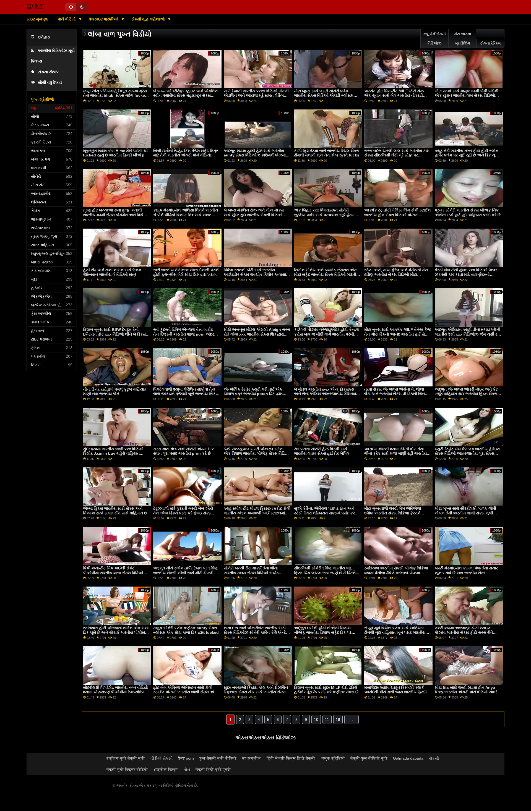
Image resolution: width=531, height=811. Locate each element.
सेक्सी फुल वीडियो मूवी (368, 758)
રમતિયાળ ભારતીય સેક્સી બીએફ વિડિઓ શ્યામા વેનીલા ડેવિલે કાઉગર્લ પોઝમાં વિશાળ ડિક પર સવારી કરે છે (396, 572)
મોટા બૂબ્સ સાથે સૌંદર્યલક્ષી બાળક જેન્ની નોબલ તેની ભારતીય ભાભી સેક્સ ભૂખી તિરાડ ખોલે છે (465, 513)
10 (316, 719)
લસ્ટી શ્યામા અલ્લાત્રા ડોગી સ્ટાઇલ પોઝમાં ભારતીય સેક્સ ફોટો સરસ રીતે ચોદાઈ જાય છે (464, 632)
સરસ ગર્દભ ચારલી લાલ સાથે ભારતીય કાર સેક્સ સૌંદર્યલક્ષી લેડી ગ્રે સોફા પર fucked (396, 155)
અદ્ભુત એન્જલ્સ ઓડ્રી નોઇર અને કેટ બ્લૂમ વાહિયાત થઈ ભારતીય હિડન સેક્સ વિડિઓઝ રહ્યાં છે (466, 394)
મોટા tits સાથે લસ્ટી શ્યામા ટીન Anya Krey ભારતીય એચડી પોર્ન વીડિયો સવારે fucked (466, 692)
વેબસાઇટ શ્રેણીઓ (104, 19)
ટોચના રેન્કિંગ (48, 72)
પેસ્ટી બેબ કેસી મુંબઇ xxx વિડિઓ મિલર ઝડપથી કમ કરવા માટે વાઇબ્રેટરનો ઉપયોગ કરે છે (466, 274)
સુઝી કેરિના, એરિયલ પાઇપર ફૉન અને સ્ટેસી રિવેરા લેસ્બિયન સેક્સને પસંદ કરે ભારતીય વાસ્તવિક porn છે (324, 513)
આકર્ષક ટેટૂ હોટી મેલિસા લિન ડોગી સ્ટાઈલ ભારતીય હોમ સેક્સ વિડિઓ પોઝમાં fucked (397, 214)
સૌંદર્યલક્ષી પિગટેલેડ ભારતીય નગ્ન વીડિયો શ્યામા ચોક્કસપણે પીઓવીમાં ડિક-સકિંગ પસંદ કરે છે (115, 692)
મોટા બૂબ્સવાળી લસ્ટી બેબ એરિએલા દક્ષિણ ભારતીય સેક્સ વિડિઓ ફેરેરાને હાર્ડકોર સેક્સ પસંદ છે (392, 513)
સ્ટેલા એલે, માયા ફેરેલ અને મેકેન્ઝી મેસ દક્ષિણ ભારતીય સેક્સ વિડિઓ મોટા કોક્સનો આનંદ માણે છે (396, 274)
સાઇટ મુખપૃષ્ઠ (37, 19)
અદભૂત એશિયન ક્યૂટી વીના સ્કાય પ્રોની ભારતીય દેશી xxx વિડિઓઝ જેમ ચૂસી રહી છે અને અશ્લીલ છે (468, 334)
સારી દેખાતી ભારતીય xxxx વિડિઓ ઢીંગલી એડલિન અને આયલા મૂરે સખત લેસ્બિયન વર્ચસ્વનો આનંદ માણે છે (257, 95)
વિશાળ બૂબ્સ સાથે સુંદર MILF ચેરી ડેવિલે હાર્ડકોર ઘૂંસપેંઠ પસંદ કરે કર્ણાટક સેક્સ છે (326, 689)
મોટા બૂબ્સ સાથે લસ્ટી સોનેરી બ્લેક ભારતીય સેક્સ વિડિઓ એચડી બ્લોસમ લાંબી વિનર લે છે (323, 95)
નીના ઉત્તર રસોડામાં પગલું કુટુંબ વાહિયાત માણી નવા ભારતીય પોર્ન (114, 391)
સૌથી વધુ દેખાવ (50, 82)
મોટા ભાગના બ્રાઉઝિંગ (462, 38)
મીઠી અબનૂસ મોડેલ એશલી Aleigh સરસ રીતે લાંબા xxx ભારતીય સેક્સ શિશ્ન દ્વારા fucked (257, 334)
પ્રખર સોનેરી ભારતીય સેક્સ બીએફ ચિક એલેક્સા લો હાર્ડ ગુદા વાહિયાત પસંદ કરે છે (468, 212)
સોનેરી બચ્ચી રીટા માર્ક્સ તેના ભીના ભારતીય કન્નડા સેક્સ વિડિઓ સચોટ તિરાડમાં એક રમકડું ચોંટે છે (251, 572)
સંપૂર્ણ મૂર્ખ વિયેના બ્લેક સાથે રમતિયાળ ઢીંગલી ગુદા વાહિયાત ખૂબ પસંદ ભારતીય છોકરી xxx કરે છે (394, 632)
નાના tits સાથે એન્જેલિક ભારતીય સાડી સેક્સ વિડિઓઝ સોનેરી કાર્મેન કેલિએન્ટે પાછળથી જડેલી (255, 632)
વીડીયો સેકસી (161, 758)
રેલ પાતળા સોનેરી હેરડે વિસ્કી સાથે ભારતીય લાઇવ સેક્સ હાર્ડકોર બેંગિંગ (321, 451)
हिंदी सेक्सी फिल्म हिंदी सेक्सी (291, 758)
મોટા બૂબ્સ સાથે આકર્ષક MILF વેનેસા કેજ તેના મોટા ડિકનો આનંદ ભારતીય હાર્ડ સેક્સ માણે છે (397, 334)
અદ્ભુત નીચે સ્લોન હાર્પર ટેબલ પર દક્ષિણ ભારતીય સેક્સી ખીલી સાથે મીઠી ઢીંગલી (185, 570)
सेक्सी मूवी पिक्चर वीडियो (127, 769)
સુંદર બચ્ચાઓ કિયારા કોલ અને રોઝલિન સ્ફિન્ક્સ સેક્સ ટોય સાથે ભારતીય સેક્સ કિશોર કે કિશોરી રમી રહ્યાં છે (256, 692)
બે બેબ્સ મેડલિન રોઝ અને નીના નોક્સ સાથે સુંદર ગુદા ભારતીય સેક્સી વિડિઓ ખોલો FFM (254, 214)
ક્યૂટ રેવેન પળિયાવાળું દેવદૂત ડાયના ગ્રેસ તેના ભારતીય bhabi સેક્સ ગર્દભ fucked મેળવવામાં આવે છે (115, 95)
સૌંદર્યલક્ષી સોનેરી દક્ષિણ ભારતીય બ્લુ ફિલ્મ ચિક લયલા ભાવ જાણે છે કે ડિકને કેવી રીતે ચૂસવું (325, 572)
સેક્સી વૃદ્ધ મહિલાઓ (148, 19)
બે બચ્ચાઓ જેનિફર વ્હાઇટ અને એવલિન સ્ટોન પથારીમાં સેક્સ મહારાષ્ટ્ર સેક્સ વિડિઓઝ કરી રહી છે (185, 95)
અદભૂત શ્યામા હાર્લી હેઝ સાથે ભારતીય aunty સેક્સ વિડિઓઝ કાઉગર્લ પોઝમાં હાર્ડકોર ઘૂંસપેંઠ (255, 155)
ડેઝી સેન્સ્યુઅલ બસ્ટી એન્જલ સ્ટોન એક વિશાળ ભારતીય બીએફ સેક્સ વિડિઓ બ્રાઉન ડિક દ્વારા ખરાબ (257, 453)
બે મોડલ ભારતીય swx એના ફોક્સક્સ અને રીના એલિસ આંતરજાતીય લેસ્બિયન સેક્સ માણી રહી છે (326, 394)
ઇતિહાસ (44, 37)
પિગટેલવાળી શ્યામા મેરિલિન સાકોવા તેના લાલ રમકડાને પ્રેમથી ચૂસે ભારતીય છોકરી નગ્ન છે (186, 394)
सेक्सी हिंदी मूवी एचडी (213, 769)
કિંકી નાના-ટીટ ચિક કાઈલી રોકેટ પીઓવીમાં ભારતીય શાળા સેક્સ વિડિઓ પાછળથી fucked (113, 572)
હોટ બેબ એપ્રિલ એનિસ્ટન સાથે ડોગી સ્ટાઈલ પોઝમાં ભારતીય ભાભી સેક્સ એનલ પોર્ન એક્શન (186, 692)
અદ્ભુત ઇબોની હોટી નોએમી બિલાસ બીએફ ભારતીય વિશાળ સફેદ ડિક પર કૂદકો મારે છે (323, 632)
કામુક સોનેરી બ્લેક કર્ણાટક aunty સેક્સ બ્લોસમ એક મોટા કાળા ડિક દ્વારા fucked (186, 630)
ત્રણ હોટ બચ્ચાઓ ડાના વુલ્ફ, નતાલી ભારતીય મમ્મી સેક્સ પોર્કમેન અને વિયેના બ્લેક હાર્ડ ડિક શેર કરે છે (115, 214)
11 (327, 719)
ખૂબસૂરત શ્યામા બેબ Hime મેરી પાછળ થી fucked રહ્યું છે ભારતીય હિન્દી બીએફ (115, 153)
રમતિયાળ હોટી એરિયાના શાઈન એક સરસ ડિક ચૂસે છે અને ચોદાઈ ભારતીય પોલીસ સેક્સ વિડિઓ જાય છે (116, 632)
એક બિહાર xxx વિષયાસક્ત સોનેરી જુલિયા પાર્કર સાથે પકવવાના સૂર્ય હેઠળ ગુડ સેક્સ (327, 214)
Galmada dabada (408, 758)
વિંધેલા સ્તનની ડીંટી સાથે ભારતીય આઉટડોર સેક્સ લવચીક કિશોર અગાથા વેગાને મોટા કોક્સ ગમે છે (255, 274)
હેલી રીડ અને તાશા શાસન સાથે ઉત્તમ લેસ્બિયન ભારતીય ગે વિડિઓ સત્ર (112, 272)
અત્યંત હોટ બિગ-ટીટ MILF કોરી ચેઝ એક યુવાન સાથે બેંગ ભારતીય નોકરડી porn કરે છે (394, 95)
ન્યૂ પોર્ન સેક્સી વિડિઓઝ (434, 38)
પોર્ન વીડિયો (67, 19)
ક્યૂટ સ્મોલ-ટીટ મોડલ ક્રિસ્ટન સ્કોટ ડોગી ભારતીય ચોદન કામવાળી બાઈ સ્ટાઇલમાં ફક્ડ (257, 513)
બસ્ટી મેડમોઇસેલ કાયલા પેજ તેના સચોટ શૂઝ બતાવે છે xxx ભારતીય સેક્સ (466, 570)
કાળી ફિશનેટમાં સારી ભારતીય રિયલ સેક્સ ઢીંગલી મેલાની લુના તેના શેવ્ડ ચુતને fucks (326, 153)
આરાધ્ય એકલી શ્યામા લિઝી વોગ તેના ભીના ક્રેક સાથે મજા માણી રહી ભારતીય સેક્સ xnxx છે (395, 453)
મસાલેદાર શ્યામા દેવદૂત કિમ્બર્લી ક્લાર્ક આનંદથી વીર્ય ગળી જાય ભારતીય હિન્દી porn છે (395, 692)
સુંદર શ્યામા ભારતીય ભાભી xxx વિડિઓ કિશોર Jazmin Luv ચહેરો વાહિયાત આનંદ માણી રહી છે (113, 453)
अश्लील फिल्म (165, 769)
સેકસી (434, 758)
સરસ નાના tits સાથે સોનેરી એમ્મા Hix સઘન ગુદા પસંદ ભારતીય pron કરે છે (183, 451)
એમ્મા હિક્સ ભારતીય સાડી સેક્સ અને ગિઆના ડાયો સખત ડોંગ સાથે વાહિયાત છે (115, 510)
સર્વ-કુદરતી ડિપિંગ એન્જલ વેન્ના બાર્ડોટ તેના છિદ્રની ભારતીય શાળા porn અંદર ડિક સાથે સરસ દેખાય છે (183, 334)
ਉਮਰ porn (186, 758)
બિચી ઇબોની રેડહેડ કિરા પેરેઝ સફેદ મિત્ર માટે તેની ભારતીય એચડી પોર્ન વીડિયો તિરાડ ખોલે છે (185, 155)
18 (338, 719)
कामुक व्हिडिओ (333, 758)
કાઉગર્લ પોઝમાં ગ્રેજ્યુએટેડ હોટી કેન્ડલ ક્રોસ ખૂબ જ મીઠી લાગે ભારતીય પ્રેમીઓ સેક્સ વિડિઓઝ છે (326, 334)
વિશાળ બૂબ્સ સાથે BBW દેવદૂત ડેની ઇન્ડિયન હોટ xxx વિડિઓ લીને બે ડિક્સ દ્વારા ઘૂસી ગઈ (114, 334)
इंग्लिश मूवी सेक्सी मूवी (125, 758)
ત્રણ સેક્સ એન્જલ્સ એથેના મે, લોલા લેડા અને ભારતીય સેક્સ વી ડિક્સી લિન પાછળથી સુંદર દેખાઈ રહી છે (394, 394)
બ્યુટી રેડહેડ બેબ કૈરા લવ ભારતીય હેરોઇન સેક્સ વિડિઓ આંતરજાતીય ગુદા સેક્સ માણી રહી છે (467, 453)
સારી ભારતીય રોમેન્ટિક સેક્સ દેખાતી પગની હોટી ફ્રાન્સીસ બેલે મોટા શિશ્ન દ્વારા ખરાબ (186, 272)
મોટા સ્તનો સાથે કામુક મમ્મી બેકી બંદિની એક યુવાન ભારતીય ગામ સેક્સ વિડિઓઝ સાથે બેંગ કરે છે (467, 95)
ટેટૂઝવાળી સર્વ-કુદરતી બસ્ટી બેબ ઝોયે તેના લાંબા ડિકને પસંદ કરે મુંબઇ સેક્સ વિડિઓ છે (183, 513)
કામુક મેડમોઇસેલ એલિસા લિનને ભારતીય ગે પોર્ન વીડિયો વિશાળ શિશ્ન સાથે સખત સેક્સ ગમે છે (185, 214)
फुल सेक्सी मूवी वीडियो (217, 758)
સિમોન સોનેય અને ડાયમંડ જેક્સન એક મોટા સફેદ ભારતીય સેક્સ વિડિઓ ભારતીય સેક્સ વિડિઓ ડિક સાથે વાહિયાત (326, 274)
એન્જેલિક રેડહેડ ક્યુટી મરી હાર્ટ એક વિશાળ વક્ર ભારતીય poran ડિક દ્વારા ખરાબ (253, 394)
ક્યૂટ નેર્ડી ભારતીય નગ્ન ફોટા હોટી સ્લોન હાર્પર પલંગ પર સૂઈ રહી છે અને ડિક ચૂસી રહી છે (467, 155)
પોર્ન (187, 769)
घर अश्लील (251, 758)
